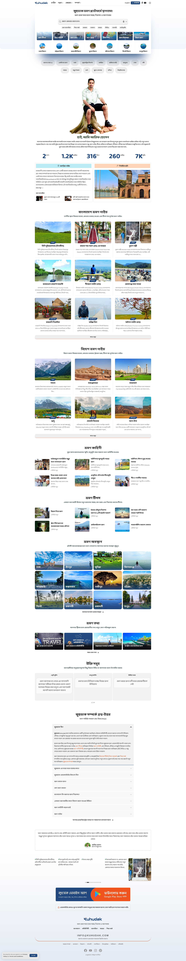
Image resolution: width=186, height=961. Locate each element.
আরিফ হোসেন (96, 845)
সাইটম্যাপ (113, 944)
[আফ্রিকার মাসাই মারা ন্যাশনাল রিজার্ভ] (68, 198)
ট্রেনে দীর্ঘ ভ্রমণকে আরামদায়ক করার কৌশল (60, 525)
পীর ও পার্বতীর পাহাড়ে (139, 477)
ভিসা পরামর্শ (113, 756)
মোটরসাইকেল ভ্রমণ (98, 524)
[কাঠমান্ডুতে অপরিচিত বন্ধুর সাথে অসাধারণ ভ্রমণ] (42, 464)
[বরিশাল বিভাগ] (110, 46)
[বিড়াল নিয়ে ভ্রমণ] (42, 513)
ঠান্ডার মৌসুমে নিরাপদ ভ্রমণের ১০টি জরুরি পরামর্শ (100, 512)
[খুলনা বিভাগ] (93, 46)
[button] (33, 955)
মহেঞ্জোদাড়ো (93, 383)
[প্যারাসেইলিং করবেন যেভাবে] (122, 526)
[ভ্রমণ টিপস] (44, 36)
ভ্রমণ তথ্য (74, 37)
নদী (143, 63)
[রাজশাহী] (78, 600)
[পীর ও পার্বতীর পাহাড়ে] (122, 480)
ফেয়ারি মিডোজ (93, 421)
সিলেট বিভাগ (127, 51)
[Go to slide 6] (94, 882)
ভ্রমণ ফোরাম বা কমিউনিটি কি (75, 646)
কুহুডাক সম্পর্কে (68, 761)
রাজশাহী (69, 606)
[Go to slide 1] (85, 882)
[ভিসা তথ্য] (109, 36)
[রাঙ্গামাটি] (107, 600)
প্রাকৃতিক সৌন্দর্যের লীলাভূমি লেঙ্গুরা (101, 477)
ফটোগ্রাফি (123, 28)
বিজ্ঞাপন (82, 944)
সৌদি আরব (133, 418)
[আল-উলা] (133, 407)
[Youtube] (90, 950)
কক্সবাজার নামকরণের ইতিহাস (104, 646)
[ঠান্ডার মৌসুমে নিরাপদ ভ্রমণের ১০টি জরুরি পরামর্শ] (82, 513)
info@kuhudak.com (93, 935)
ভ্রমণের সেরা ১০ (48, 63)
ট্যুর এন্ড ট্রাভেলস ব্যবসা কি (45, 646)
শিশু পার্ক (77, 28)
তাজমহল (133, 383)
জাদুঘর (125, 63)
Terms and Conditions (16, 956)
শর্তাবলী (89, 944)
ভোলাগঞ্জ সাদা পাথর (133, 284)
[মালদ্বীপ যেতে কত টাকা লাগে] (137, 641)
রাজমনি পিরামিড (53, 322)
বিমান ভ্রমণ (139, 37)
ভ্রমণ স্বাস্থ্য (90, 37)
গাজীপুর (133, 242)
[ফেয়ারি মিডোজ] (93, 407)
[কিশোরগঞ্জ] (137, 560)
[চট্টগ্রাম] (137, 580)
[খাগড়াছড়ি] (49, 580)
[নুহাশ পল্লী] (133, 232)
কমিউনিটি (85, 929)
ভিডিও (107, 28)
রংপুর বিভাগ (143, 51)
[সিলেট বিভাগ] (126, 46)
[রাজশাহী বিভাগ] (76, 46)
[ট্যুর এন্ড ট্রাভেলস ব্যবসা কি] (49, 641)
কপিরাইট (120, 944)
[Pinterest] (100, 950)
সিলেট (53, 242)
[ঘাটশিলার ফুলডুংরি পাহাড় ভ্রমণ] (82, 464)
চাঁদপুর (133, 319)
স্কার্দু (53, 421)
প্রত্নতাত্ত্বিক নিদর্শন (87, 63)
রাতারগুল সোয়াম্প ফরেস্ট (53, 284)
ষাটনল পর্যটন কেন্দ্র (133, 322)
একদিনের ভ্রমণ (63, 63)
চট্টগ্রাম (127, 587)
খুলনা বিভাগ (93, 51)
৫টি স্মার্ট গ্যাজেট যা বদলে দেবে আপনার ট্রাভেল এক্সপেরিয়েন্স (52, 198)
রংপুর (126, 606)
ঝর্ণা (87, 70)
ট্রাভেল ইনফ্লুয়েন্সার (96, 846)
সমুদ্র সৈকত (76, 70)
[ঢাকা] (49, 560)
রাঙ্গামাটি (99, 606)
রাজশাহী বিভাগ (76, 51)
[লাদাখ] (53, 369)
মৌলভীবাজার (93, 319)
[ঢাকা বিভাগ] (42, 46)
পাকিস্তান (93, 379)
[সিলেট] (49, 600)
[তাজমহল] (133, 369)
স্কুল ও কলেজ (98, 70)
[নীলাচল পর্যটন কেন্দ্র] (93, 270)
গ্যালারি (114, 28)
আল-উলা (133, 421)
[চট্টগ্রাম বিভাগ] (59, 46)
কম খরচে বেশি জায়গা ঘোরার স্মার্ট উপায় (139, 512)
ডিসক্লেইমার (105, 944)
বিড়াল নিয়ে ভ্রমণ (57, 511)
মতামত (85, 28)
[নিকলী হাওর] (122, 184)
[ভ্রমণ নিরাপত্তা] (125, 36)
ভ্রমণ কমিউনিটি (78, 749)
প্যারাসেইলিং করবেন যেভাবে (141, 524)
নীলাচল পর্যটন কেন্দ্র (93, 284)
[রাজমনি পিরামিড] (53, 308)
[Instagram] (95, 950)
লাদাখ (53, 383)
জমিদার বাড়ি (113, 63)
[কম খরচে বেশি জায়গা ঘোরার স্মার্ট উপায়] (122, 513)
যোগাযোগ (75, 944)
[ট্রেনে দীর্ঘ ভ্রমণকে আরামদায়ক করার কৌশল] (42, 526)
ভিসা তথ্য (106, 37)
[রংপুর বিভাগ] (143, 46)
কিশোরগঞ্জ (129, 567)
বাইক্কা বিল (93, 322)
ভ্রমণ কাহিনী (58, 37)
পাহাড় (65, 70)
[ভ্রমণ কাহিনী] (60, 36)
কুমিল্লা (98, 567)
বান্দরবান (93, 281)
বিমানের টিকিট (103, 756)
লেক (135, 63)
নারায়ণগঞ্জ (52, 319)
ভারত (53, 379)
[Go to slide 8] (97, 882)
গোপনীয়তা (97, 944)
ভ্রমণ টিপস (42, 37)
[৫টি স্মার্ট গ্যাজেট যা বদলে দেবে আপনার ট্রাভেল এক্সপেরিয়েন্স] (39, 198)
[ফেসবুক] (142, 3)
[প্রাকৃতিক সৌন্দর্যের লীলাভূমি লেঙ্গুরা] (82, 480)
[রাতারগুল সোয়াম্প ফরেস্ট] (53, 270)
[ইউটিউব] (145, 3)
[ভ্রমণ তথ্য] (76, 36)
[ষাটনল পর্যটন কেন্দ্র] (133, 308)
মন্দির (110, 70)
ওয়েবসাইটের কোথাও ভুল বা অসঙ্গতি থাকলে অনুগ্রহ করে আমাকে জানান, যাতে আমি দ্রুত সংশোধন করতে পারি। (94, 907)
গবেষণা (92, 28)
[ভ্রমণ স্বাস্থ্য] (92, 36)
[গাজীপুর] (107, 580)
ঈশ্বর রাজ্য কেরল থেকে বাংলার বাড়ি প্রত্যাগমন (59, 477)
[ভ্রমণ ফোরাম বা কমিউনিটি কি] (78, 641)
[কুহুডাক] (41, 3)
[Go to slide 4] (91, 882)
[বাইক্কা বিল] (93, 308)
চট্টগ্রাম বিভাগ (59, 51)
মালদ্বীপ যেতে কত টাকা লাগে (134, 646)
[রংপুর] (137, 600)
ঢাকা (38, 567)
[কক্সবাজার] (78, 580)
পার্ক (75, 63)
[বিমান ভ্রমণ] (141, 36)
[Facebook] (85, 950)
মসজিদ (101, 63)
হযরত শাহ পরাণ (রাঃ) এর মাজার (93, 246)
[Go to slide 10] (100, 882)
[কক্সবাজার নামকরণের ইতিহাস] (107, 641)
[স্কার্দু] (53, 407)
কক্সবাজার (70, 587)
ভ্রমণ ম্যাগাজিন (66, 28)
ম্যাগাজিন (94, 929)
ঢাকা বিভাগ (42, 51)
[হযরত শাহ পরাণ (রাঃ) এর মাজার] (93, 232)
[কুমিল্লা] (107, 560)
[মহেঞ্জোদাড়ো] (93, 369)
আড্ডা (100, 28)
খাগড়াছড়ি (40, 587)
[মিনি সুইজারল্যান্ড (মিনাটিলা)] (53, 232)
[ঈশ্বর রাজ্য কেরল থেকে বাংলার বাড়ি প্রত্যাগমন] (42, 480)
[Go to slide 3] (88, 882)
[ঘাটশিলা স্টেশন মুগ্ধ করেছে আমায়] (122, 464)
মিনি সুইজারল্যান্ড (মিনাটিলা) (53, 246)
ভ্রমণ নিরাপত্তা (124, 37)
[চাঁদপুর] (78, 560)
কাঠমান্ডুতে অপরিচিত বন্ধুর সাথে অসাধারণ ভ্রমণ (60, 460)
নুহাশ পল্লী (133, 246)
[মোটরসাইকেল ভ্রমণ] (82, 526)
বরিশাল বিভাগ (109, 51)
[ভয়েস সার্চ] (124, 22)
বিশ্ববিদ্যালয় (121, 70)
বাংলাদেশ (77, 929)
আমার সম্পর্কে (66, 944)
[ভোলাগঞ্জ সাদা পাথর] (133, 270)
